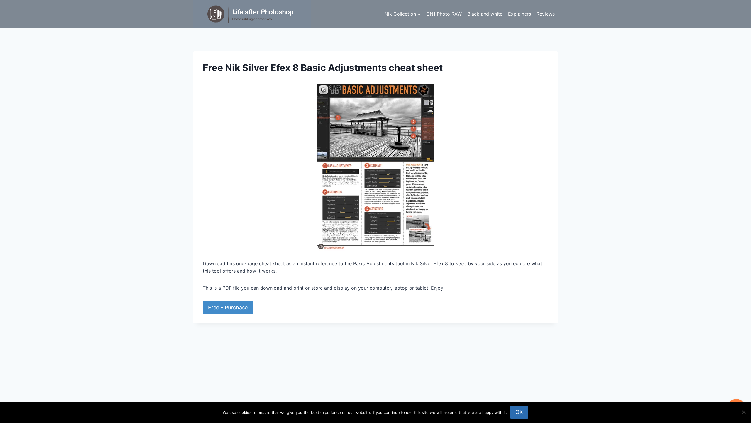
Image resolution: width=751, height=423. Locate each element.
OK (519, 412)
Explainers (519, 14)
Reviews (546, 14)
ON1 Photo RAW (444, 14)
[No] (744, 412)
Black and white (485, 14)
